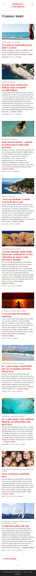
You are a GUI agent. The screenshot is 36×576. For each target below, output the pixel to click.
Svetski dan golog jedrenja (15, 525)
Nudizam (4, 42)
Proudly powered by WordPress (12, 572)
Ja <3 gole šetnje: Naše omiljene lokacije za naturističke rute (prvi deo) (18, 422)
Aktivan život (6, 139)
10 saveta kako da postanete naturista (16, 315)
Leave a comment (15, 224)
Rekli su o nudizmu (14, 42)
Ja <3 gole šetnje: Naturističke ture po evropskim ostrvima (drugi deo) (17, 369)
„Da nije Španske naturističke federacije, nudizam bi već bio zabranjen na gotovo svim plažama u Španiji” (17, 255)
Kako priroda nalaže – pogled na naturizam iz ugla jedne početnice (17, 144)
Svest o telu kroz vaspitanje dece (16, 475)
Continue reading (27, 54)
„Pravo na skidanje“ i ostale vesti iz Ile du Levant (16, 200)
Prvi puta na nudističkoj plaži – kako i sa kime (18, 46)
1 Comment (18, 57)
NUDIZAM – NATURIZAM (17, 5)
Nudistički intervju (8, 249)
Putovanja (11, 82)
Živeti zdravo (21, 311)
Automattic (18, 574)
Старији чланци (9, 559)
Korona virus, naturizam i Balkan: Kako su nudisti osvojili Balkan (15, 87)
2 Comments (16, 171)
